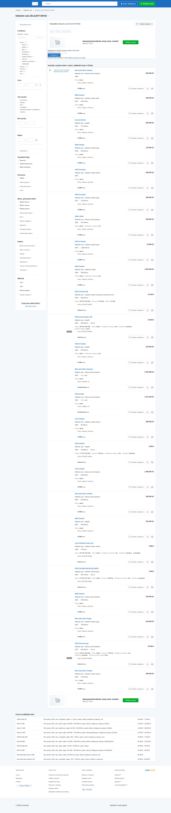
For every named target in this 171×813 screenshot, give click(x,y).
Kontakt (18, 781)
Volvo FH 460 (21, 732)
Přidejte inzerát (131, 42)
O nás (17, 775)
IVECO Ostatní (80, 169)
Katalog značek (53, 788)
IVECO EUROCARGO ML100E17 (87, 568)
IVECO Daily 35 (22, 719)
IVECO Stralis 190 (81, 291)
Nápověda (19, 778)
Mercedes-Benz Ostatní (83, 70)
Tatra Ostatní (79, 419)
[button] (147, 88)
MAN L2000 (79, 216)
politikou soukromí (73, 57)
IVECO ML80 (79, 443)
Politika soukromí (54, 778)
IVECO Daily (79, 394)
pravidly (82, 57)
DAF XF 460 (21, 750)
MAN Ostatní (79, 95)
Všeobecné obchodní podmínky (58, 775)
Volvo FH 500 (21, 728)
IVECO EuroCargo (82, 643)
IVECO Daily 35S (22, 737)
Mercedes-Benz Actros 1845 (26, 755)
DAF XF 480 (21, 723)
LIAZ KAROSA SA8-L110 (84, 543)
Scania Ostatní (80, 120)
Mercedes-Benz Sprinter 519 (26, 759)
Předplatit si (54, 55)
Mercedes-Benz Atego (83, 618)
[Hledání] (44, 3)
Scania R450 (21, 741)
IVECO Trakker (80, 344)
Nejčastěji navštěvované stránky (59, 791)
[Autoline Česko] (23, 3)
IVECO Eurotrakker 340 (83, 317)
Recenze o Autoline (55, 785)
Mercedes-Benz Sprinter (84, 369)
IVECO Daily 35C (22, 746)
